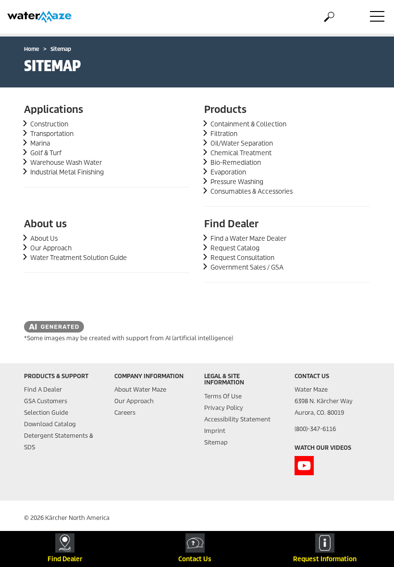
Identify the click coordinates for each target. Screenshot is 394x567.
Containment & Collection (248, 124)
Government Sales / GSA (246, 267)
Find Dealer (231, 224)
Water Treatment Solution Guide (78, 258)
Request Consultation (242, 258)
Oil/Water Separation (241, 143)
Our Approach (51, 248)
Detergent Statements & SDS (58, 441)
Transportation (52, 134)
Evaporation (228, 172)
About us (45, 224)
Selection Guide (46, 412)
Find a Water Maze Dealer (248, 238)
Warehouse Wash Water (66, 163)
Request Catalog (234, 248)
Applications (53, 109)
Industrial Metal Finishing (67, 172)
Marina (40, 143)
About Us (44, 238)
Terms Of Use (223, 396)
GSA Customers (45, 401)
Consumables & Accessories (251, 191)
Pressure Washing (236, 182)
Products (225, 109)
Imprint (214, 430)
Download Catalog (50, 424)
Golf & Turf (46, 153)
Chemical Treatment (240, 153)
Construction (49, 124)
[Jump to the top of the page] (370, 512)
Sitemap (216, 442)
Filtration (223, 134)
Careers (124, 412)
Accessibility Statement (237, 419)
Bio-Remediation (235, 163)
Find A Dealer (43, 389)
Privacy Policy (223, 407)
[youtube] (304, 465)
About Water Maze (140, 389)
